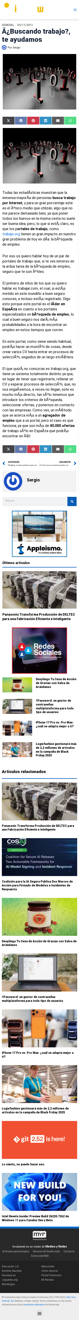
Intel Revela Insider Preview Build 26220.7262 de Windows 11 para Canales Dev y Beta (35, 1218)
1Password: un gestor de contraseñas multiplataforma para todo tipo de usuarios (55, 706)
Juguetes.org (10, 1279)
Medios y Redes (56, 1246)
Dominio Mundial (11, 1270)
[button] (40, 1313)
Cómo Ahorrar (49, 1270)
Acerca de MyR (40, 1255)
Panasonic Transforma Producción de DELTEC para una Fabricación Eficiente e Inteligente (38, 827)
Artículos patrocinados (15, 1251)
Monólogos (8, 1284)
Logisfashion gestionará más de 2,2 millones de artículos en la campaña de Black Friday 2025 (56, 749)
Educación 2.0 (10, 1266)
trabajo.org (11, 234)
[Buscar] (72, 501)
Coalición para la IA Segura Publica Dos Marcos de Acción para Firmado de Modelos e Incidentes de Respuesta (37, 885)
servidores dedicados (34, 1304)
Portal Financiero (51, 1275)
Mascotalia (47, 1266)
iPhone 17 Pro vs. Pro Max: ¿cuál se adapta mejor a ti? (55, 724)
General (8, 25)
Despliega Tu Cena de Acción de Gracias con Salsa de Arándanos (56, 683)
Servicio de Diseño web (46, 1251)
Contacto (69, 1251)
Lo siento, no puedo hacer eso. (23, 1164)
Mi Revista (47, 1279)
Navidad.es (9, 1275)
